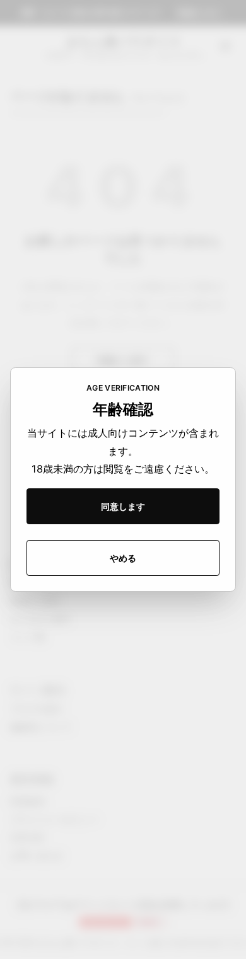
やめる (123, 558)
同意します (123, 506)
